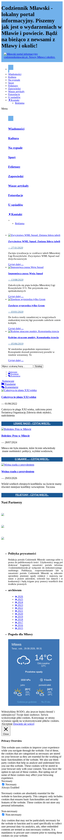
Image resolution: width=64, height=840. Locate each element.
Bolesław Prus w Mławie (15, 435)
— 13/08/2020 (15, 279)
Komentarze (15, 376)
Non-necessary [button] (9, 811)
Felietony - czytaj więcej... (32, 494)
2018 (19, 619)
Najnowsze (12, 372)
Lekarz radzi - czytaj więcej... (32, 423)
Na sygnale (14, 80)
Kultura (12, 77)
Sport (11, 82)
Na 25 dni (45, 702)
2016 (19, 625)
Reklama (19, 103)
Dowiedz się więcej (23, 723)
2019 (19, 616)
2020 (19, 613)
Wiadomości (14, 74)
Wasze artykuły (16, 91)
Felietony (13, 85)
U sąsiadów (14, 97)
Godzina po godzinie (27, 702)
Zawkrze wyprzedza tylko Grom (26, 305)
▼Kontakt (13, 100)
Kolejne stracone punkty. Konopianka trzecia (33, 337)
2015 (19, 628)
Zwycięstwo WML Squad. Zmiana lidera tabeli (34, 241)
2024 (19, 602)
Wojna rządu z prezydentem (17, 471)
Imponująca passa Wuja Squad (25, 273)
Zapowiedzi (14, 88)
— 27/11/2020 (15, 247)
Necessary (11, 784)
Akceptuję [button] (6, 723)
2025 (19, 599)
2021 (19, 610)
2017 (19, 622)
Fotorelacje (14, 94)
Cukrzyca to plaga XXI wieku (18, 397)
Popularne (14, 374)
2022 (19, 608)
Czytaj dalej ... (16, 264)
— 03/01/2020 (15, 311)
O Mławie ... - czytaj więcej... (32, 459)
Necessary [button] (6, 781)
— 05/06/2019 (15, 343)
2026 (19, 596)
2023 (19, 605)
